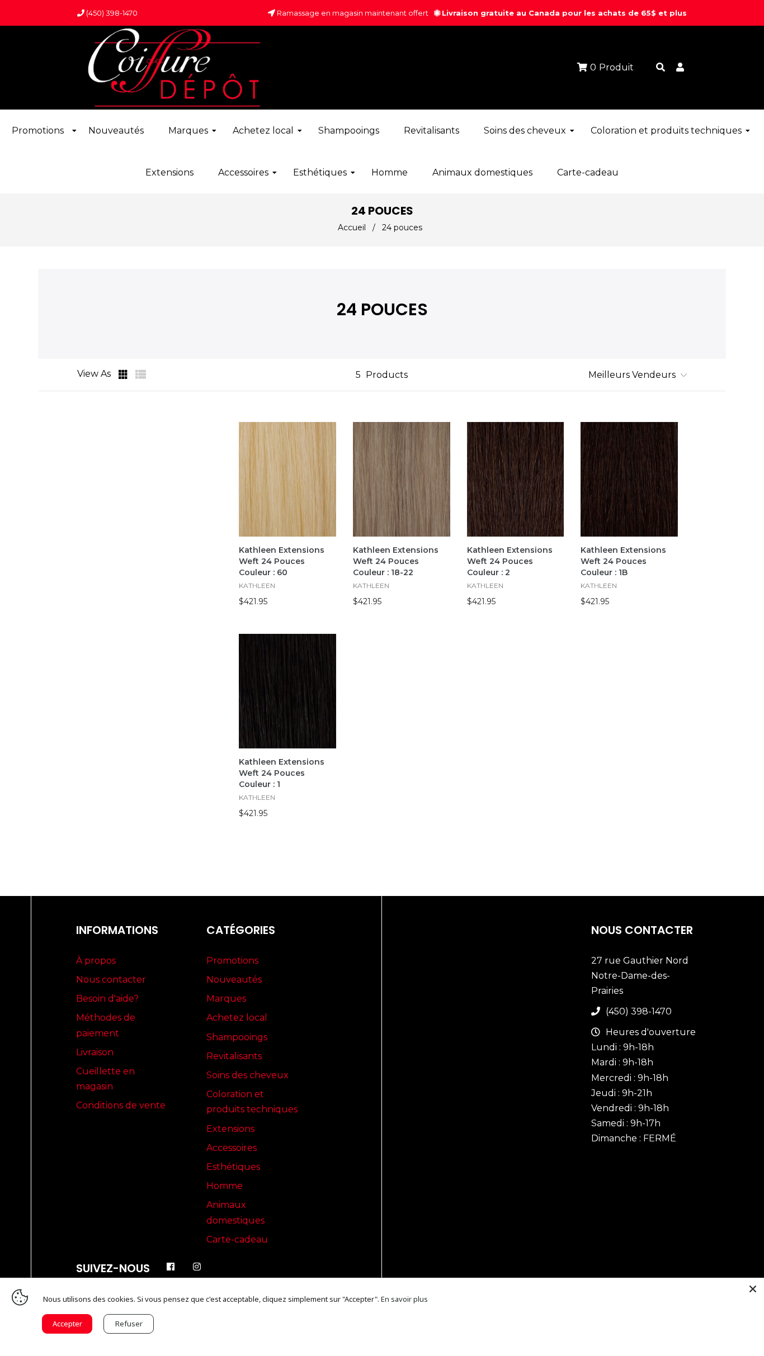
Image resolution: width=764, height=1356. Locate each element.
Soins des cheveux (247, 1075)
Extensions (230, 1128)
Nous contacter (111, 979)
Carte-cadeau (237, 1239)
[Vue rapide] (326, 463)
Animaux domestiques (235, 1212)
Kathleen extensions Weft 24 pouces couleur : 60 (281, 561)
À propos (96, 960)
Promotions (232, 960)
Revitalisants (234, 1056)
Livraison (95, 1052)
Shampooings (236, 1037)
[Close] (752, 1289)
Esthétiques (233, 1166)
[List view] (141, 374)
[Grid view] (124, 374)
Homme (224, 1185)
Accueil (352, 227)
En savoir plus (404, 1299)
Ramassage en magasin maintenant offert (351, 12)
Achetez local (236, 1017)
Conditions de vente (121, 1105)
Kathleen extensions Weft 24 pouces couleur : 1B (623, 561)
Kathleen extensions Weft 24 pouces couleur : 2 (510, 561)
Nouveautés (234, 979)
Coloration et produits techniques (252, 1102)
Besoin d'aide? (107, 998)
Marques (226, 998)
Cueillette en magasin (105, 1079)
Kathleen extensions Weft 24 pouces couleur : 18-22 (395, 561)
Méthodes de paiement (105, 1025)
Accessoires (231, 1147)
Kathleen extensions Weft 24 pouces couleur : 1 (281, 773)
